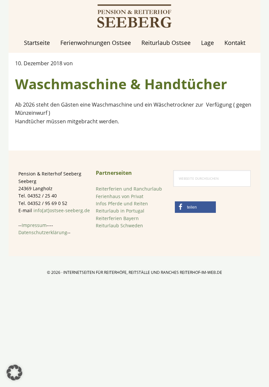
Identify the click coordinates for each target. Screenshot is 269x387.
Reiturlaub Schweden (119, 225)
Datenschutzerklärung (42, 232)
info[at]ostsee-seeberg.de (61, 210)
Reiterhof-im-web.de (201, 272)
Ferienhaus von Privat (119, 196)
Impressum (34, 225)
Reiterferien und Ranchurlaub (129, 189)
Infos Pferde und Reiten (122, 203)
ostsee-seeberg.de (134, 16)
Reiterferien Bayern (117, 218)
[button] (195, 207)
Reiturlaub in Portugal (120, 211)
